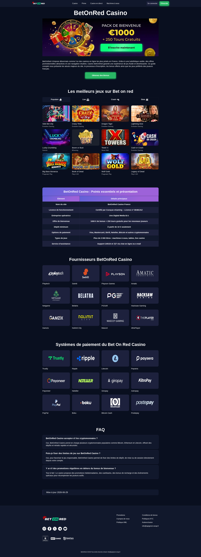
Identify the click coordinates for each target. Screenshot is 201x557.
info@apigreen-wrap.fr (150, 526)
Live (84, 99)
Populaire (55, 99)
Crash (113, 99)
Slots (143, 99)
